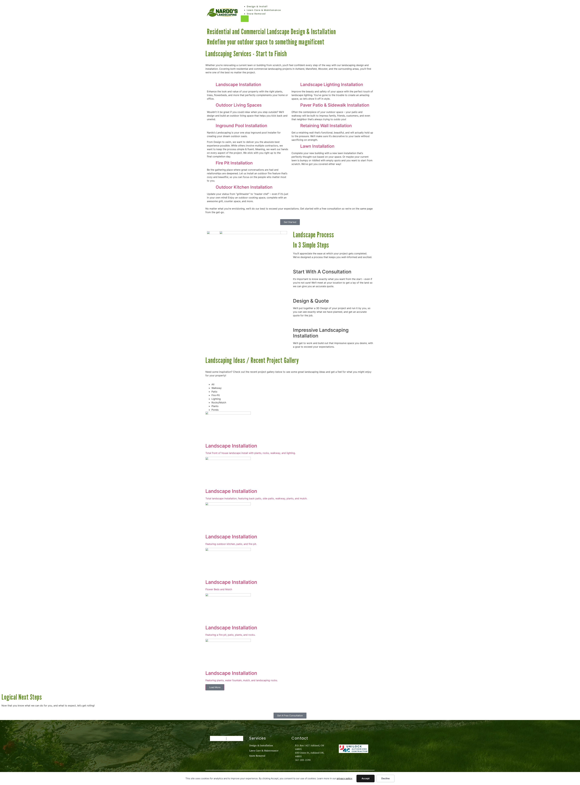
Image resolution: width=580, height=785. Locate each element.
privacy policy (344, 778)
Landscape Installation (238, 84)
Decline (385, 778)
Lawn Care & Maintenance (264, 10)
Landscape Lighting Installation (331, 84)
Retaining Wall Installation (326, 125)
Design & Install (257, 6)
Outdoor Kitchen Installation (244, 187)
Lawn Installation (317, 146)
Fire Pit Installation (234, 162)
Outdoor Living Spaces (239, 105)
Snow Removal (256, 13)
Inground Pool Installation (241, 125)
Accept (366, 778)
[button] (247, 84)
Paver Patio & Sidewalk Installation (334, 105)
